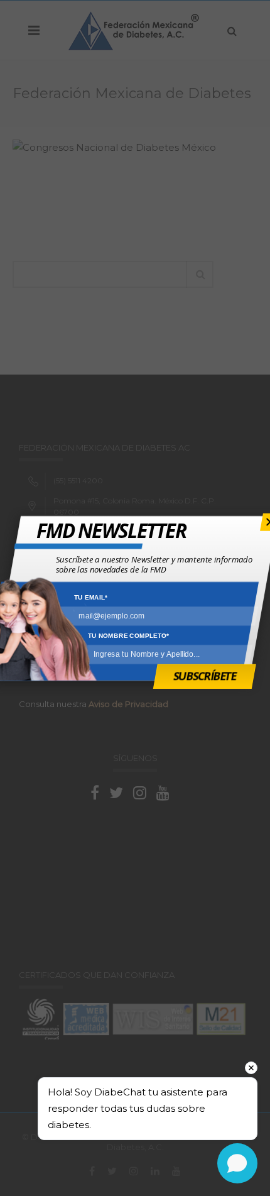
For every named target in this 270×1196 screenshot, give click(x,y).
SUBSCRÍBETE (205, 675)
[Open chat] (237, 1163)
